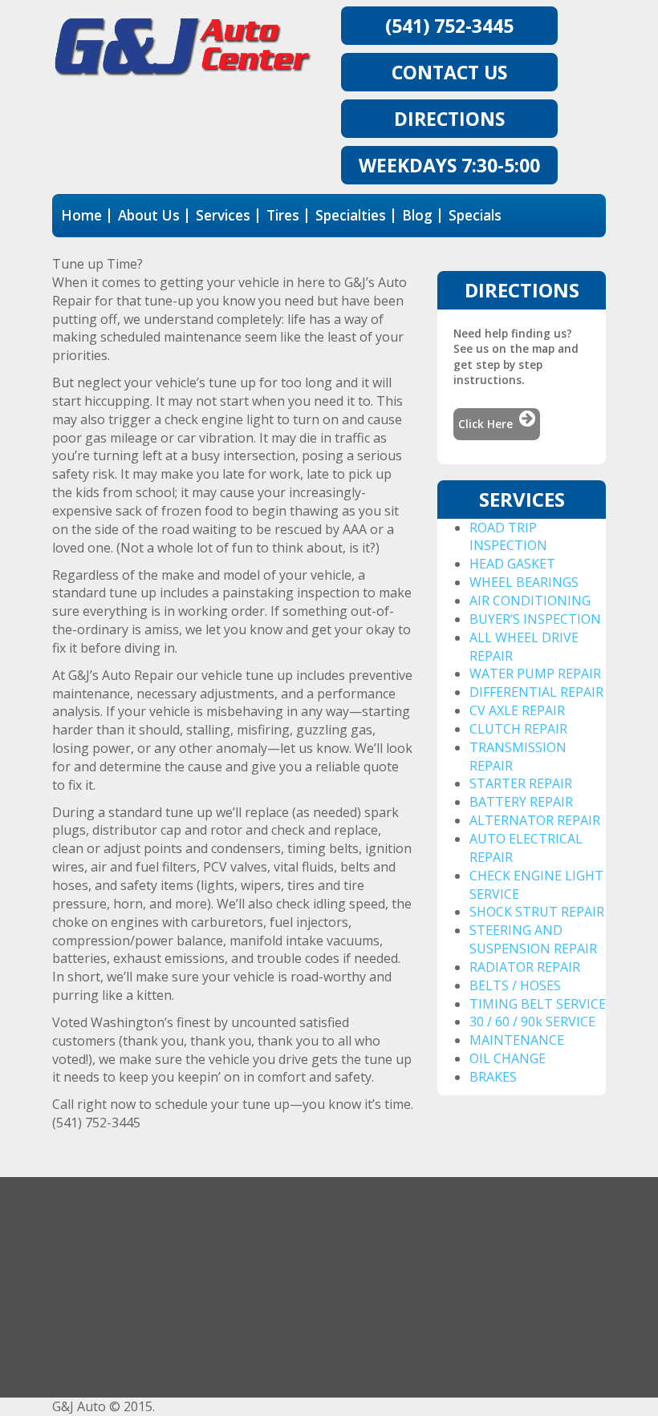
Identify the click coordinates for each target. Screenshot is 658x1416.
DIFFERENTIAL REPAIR (536, 692)
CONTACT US (449, 72)
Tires (282, 215)
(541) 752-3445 (449, 25)
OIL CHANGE (507, 1058)
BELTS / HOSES (515, 985)
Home (81, 215)
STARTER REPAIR (520, 783)
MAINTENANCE (516, 1040)
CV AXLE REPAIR (517, 710)
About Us (149, 215)
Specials (475, 215)
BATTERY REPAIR (521, 802)
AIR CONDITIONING (530, 600)
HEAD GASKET (512, 563)
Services (223, 215)
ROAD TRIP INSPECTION (508, 537)
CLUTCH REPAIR (518, 729)
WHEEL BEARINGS (524, 582)
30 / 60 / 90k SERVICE (532, 1021)
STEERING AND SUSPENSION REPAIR (533, 939)
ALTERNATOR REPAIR (534, 820)
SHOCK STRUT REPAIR (536, 911)
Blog (417, 215)
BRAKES (493, 1077)
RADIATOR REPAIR (524, 967)
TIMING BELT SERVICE (537, 1004)
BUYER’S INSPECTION (535, 619)
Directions (449, 118)
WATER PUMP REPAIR (535, 673)
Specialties (350, 215)
